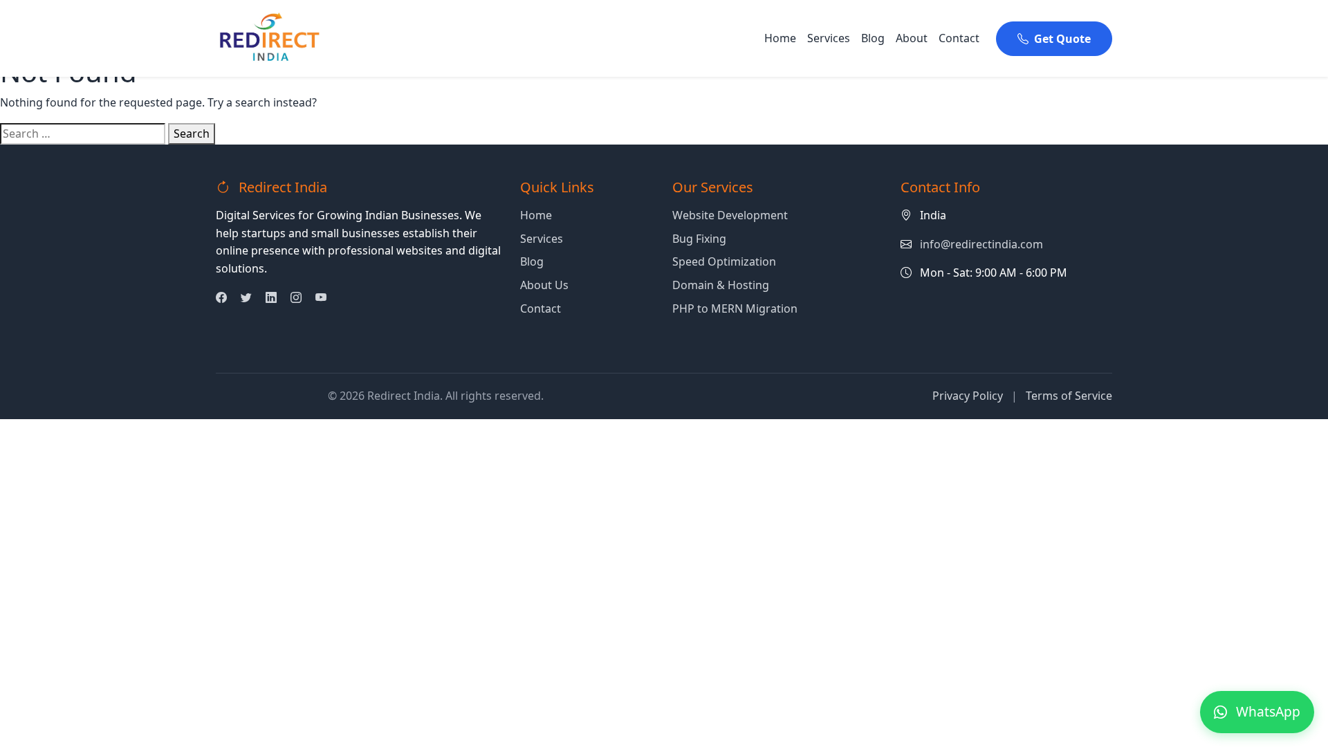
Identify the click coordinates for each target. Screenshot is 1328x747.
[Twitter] (246, 297)
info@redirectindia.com (981, 244)
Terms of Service (1069, 395)
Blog (873, 38)
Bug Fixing (699, 238)
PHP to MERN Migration (734, 308)
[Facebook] (221, 297)
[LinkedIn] (271, 297)
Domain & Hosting (720, 285)
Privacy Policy (967, 395)
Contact (959, 38)
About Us (544, 285)
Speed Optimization (724, 261)
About (912, 38)
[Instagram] (296, 297)
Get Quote (1062, 38)
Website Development (730, 215)
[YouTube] (320, 297)
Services (828, 38)
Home (780, 38)
